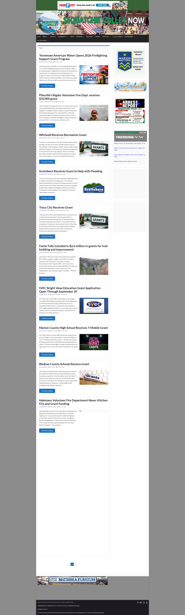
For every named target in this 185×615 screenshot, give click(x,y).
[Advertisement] (130, 182)
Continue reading (47, 86)
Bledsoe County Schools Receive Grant (64, 364)
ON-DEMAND (128, 36)
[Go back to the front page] (92, 23)
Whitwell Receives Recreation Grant (63, 135)
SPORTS (53, 36)
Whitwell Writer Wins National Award (125, 161)
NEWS (44, 36)
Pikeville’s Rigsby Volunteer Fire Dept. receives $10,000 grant (69, 96)
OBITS (72, 36)
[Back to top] (180, 610)
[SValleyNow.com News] (146, 602)
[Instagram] (144, 602)
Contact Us (46, 602)
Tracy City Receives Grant (56, 207)
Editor (42, 62)
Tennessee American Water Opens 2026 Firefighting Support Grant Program (73, 57)
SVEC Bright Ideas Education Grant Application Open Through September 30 (70, 289)
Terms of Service (62, 602)
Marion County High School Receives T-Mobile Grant (73, 327)
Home (39, 36)
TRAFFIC (97, 36)
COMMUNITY (62, 36)
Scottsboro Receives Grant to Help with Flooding (70, 171)
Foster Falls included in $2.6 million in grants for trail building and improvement (73, 247)
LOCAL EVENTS (118, 36)
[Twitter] (141, 602)
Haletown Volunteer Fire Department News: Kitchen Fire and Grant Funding (73, 401)
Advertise (40, 602)
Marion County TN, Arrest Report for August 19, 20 (129, 143)
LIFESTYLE (105, 36)
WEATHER (89, 36)
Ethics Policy (70, 602)
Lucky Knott (44, 138)
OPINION (79, 36)
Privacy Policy (53, 602)
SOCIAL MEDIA (42, 40)
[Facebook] (137, 602)
